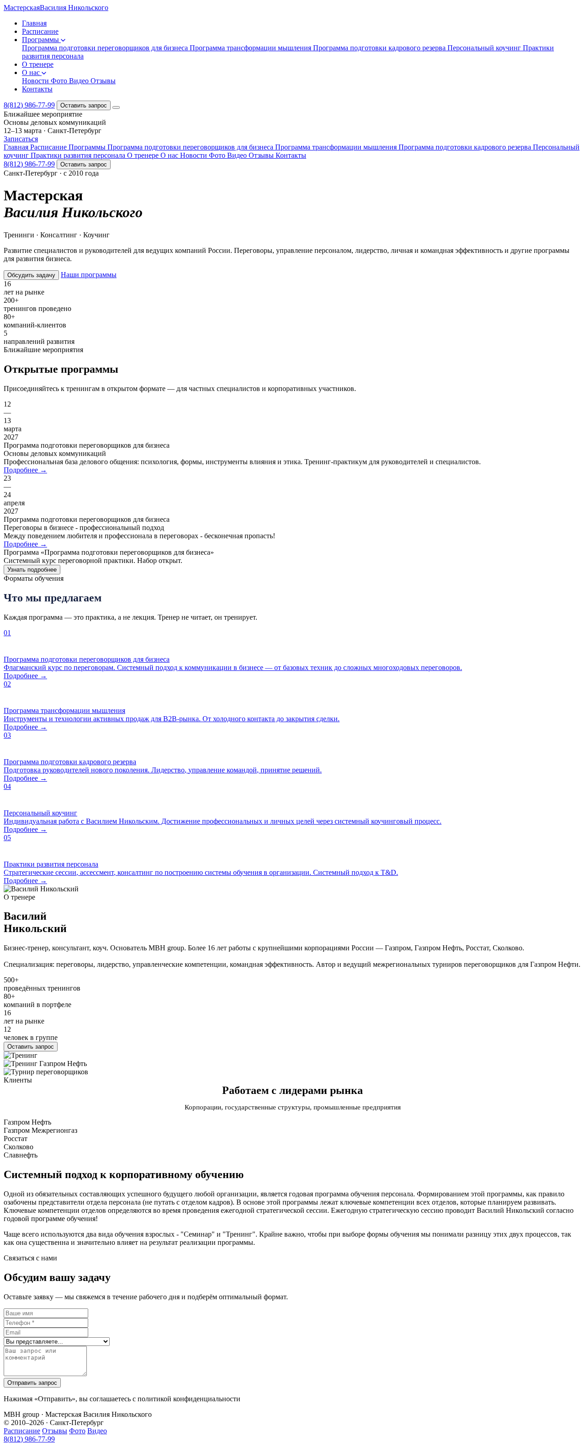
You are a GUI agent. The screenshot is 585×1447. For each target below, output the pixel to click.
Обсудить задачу (31, 275)
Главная (34, 23)
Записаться (21, 139)
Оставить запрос (83, 105)
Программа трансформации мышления (251, 48)
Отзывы (103, 81)
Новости (36, 81)
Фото (60, 81)
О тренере (37, 64)
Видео (79, 81)
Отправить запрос (32, 1382)
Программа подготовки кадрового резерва (380, 48)
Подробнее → (25, 470)
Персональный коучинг (485, 48)
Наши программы (89, 275)
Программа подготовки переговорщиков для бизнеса (106, 48)
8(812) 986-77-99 (29, 105)
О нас (32, 72)
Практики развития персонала (79, 155)
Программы (41, 39)
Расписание (40, 31)
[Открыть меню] (116, 107)
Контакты (37, 89)
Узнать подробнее (32, 569)
